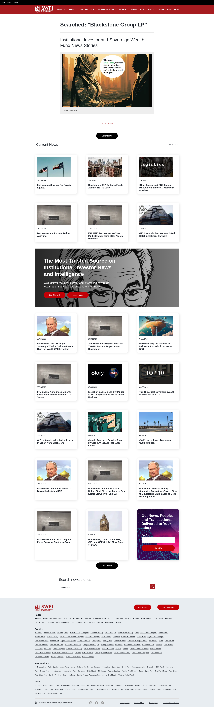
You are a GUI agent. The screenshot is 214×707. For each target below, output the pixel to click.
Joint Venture (168, 645)
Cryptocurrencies (97, 685)
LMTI (72, 622)
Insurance (118, 645)
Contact (100, 622)
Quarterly (115, 618)
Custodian (109, 685)
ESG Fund (160, 667)
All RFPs (38, 685)
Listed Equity (92, 671)
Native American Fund (92, 649)
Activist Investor (50, 633)
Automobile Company (125, 633)
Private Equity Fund (146, 671)
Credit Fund (126, 667)
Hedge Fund (44, 671)
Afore (66, 633)
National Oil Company (74, 649)
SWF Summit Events (9, 2)
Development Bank (41, 641)
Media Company (59, 649)
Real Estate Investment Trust (62, 653)
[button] (61, 9)
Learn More (81, 295)
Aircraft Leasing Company (79, 633)
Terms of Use (109, 622)
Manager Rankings (106, 9)
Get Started (57, 295)
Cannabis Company (92, 637)
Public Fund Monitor (83, 618)
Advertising (97, 618)
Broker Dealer (40, 637)
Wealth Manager (88, 657)
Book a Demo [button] (142, 607)
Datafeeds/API (69, 618)
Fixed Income (170, 667)
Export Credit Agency (68, 641)
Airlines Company (97, 633)
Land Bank (38, 649)
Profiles (122, 9)
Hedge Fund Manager (91, 645)
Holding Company (107, 645)
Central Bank (106, 637)
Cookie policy (153, 703)
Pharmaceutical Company (139, 649)
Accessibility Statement (171, 703)
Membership (57, 618)
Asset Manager (110, 633)
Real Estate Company (42, 653)
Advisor (60, 633)
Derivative (150, 667)
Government (169, 641)
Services (59, 9)
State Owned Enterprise (140, 653)
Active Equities (53, 667)
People (125, 649)
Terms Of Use (139, 703)
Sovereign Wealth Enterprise (58, 622)
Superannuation (156, 653)
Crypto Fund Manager (155, 637)
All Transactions (40, 667)
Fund (161, 641)
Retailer (78, 653)
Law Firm (47, 649)
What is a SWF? (40, 622)
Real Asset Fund (161, 671)
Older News (107, 136)
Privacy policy (125, 703)
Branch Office (163, 633)
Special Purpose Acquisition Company (90, 675)
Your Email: (146, 535)
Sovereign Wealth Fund (103, 653)
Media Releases (89, 622)
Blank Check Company (148, 633)
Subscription (47, 618)
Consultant (106, 667)
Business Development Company (72, 637)
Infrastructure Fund (70, 671)
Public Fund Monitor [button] (168, 607)
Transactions (136, 9)
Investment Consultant (132, 645)
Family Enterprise (83, 641)
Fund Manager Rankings (142, 618)
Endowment (54, 641)
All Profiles (38, 633)
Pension (118, 649)
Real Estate (173, 671)
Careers (79, 622)
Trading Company (57, 657)
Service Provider (55, 675)
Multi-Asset (102, 671)
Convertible (116, 667)
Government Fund (56, 645)
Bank (137, 633)
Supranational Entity (42, 657)
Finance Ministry (120, 641)
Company (116, 637)
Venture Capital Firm (73, 657)
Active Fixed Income (67, 667)
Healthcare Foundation (73, 645)
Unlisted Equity (111, 675)
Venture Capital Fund (126, 675)
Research (168, 618)
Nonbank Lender (108, 649)
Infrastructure (56, 671)
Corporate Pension (128, 637)
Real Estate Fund (41, 675)
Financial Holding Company (137, 641)
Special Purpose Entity (122, 653)
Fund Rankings (85, 9)
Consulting (106, 618)
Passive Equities (114, 671)
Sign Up (158, 548)
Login (176, 9)
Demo (169, 9)
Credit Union (141, 637)
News (71, 9)
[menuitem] (39, 619)
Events (161, 9)
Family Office (96, 641)
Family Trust (107, 641)
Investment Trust (148, 645)
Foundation (153, 641)
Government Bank (41, 645)
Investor (159, 645)
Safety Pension (87, 653)
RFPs (150, 9)
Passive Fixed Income (129, 671)
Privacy (118, 622)
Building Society (52, 637)
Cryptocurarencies (139, 667)
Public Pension (155, 649)
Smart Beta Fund (69, 675)
